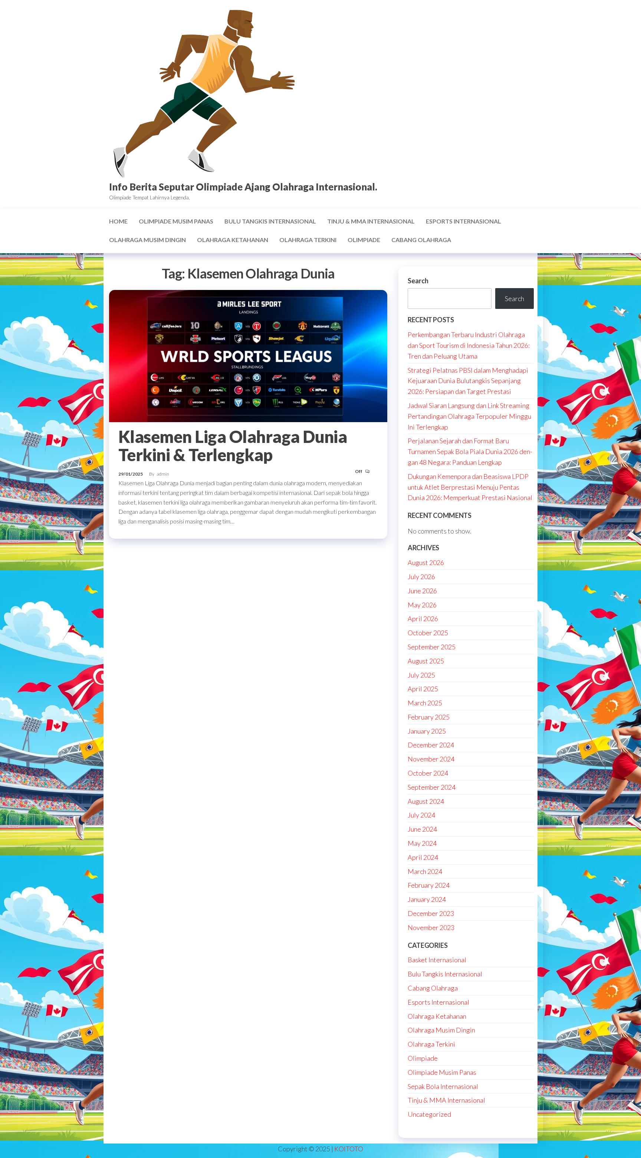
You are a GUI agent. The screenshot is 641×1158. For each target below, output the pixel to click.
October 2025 (428, 633)
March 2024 (425, 871)
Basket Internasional (437, 960)
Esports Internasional (463, 221)
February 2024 (429, 885)
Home (118, 221)
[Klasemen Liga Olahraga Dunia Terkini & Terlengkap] (248, 355)
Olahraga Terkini (307, 239)
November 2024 (431, 759)
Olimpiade (364, 239)
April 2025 (423, 689)
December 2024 (431, 745)
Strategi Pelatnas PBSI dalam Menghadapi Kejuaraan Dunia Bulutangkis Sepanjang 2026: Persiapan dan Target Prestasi (468, 381)
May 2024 (422, 843)
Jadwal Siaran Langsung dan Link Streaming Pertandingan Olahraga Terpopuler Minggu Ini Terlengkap (469, 416)
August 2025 (426, 661)
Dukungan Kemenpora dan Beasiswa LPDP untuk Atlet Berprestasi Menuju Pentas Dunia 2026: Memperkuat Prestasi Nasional (470, 487)
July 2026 (421, 577)
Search (418, 281)
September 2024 (432, 787)
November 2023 (431, 927)
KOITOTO (348, 1149)
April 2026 (423, 618)
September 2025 (432, 647)
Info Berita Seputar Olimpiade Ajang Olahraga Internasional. (243, 187)
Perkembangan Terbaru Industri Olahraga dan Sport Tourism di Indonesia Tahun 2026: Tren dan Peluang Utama (469, 345)
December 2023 (431, 913)
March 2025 (425, 703)
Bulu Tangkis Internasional (270, 221)
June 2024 (422, 829)
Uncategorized (429, 1114)
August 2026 (426, 562)
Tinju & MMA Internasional (371, 221)
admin (163, 474)
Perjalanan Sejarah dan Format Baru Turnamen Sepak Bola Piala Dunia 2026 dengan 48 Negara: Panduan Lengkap (470, 451)
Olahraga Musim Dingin (147, 239)
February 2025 (429, 717)
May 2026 (422, 605)
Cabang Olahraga (421, 239)
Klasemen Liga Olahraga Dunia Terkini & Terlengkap (232, 446)
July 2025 (421, 675)
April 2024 (423, 857)
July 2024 (421, 815)
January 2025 (427, 731)
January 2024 (427, 899)
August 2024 (426, 801)
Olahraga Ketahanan (232, 239)
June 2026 (422, 591)
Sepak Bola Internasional (443, 1086)
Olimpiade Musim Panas (176, 221)
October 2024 (428, 773)
